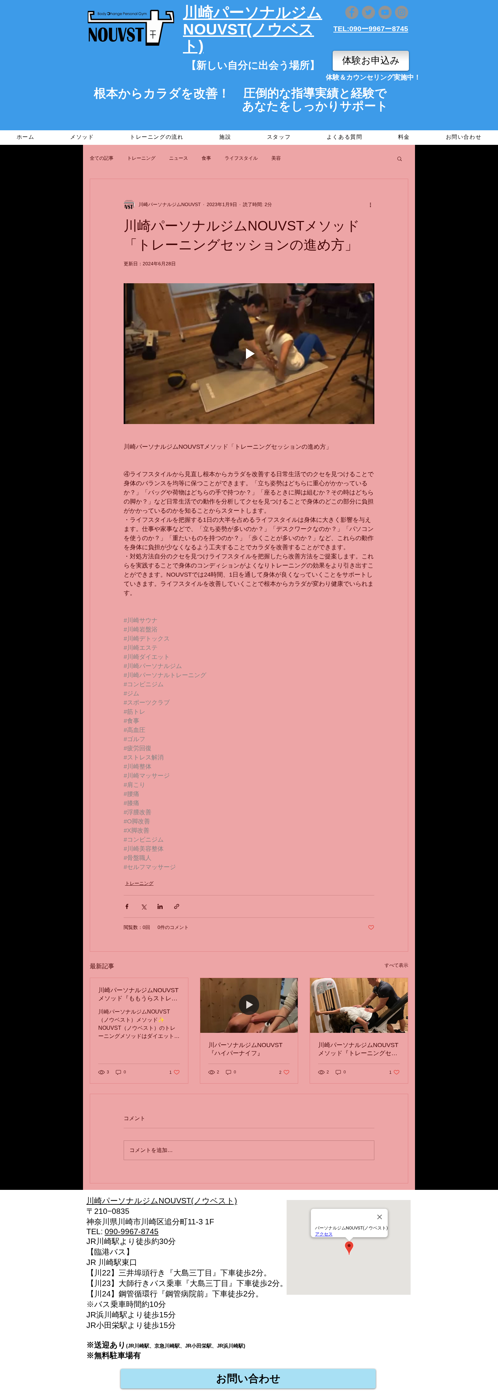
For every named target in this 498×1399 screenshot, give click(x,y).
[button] (399, 158)
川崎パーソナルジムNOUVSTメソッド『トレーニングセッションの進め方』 (358, 1049)
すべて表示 (396, 965)
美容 (276, 158)
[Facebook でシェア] (127, 906)
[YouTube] (385, 12)
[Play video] (249, 353)
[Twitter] (368, 12)
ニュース (178, 158)
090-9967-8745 (132, 1231)
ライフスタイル (241, 158)
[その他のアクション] (370, 205)
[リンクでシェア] (176, 906)
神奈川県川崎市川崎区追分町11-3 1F (150, 1221)
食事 (206, 158)
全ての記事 (101, 158)
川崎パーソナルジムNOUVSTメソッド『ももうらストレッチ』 (138, 994)
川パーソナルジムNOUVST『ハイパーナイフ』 (245, 1049)
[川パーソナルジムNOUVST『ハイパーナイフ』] (249, 1005)
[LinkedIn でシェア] (160, 906)
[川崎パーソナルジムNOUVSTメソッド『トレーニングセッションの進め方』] (359, 1005)
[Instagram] (401, 12)
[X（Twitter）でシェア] (143, 906)
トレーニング (141, 158)
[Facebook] (351, 12)
